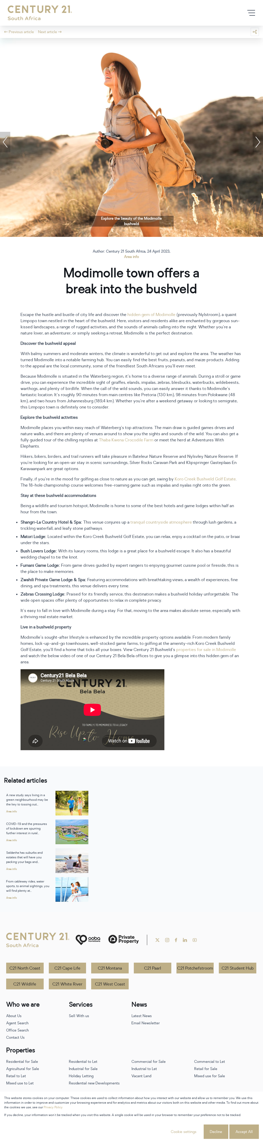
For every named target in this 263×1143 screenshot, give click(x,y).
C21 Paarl (152, 968)
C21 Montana (110, 968)
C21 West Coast (110, 984)
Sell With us (79, 1016)
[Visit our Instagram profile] (167, 940)
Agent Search (17, 1023)
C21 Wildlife (24, 984)
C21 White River (67, 984)
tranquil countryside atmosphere (161, 522)
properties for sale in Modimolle (206, 650)
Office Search (17, 1030)
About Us (14, 1016)
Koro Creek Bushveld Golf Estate (205, 479)
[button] (5, 142)
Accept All (244, 1131)
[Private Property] (123, 940)
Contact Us (15, 1037)
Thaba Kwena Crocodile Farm (126, 440)
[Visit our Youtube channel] (195, 940)
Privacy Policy (53, 1107)
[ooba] (88, 940)
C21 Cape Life (67, 968)
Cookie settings (183, 1131)
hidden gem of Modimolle (151, 315)
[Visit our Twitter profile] (157, 940)
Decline (216, 1131)
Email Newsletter (146, 1023)
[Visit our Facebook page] (176, 940)
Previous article (21, 32)
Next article (47, 32)
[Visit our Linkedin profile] (185, 940)
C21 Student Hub (238, 968)
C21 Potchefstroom (195, 968)
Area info (131, 256)
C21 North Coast (25, 968)
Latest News (142, 1016)
